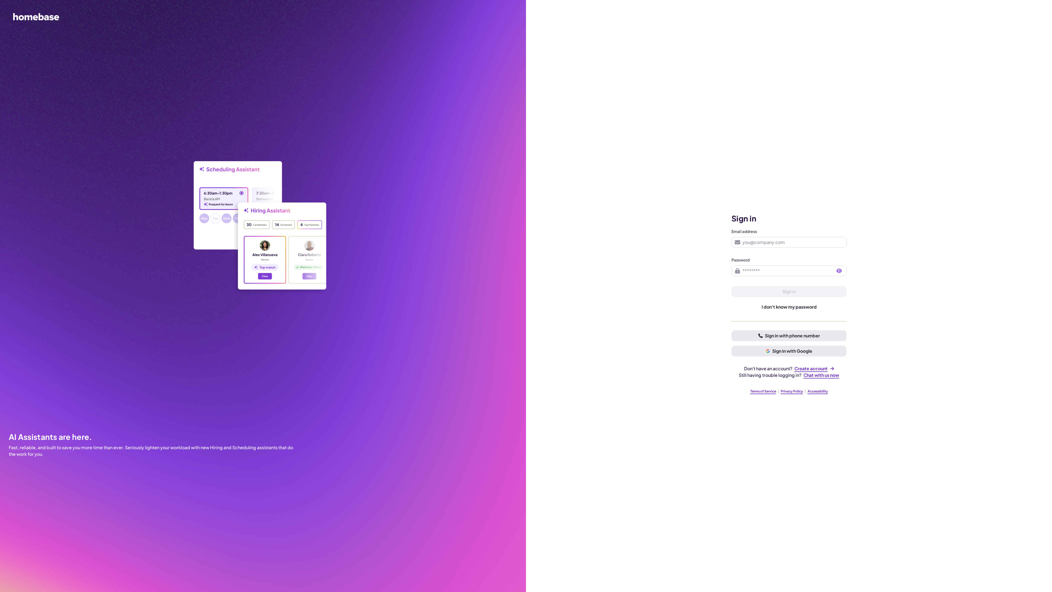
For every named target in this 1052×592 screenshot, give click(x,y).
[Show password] (839, 271)
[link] (814, 368)
